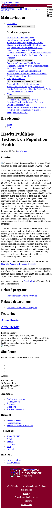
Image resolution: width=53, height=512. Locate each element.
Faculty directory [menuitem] (32, 55)
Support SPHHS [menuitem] (22, 105)
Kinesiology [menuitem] (23, 45)
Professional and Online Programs (22, 296)
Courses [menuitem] (43, 55)
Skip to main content (10, 2)
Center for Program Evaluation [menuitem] (28, 66)
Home (9, 124)
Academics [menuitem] (12, 23)
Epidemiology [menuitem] (21, 42)
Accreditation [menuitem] (13, 99)
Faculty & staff (13, 462)
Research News (14, 420)
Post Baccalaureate (15, 409)
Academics (22, 151)
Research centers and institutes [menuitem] (24, 73)
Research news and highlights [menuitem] (20, 71)
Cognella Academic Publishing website (18, 264)
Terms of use (26, 504)
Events (10, 441)
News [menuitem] (17, 102)
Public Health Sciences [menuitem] (25, 47)
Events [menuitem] (23, 102)
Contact (10, 449)
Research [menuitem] (11, 58)
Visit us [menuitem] (22, 110)
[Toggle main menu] (2, 12)
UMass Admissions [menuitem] (34, 52)
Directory (11, 444)
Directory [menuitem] (30, 102)
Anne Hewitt (10, 320)
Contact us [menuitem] (31, 110)
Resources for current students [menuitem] (20, 107)
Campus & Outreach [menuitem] (16, 78)
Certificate (11, 407)
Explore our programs (16, 399)
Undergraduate (13, 401)
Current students (14, 460)
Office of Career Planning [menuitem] (25, 89)
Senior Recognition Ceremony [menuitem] (24, 111)
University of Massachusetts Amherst (29, 486)
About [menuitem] (9, 94)
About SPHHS (13, 436)
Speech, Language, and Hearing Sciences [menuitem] (25, 48)
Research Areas (14, 423)
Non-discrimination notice (26, 497)
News (9, 127)
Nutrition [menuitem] (33, 45)
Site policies (26, 490)
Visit (9, 446)
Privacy (26, 493)
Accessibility (26, 501)
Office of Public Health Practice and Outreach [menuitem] (29, 90)
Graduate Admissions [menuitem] (16, 52)
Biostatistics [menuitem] (12, 37)
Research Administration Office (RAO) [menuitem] (27, 74)
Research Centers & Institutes (20, 425)
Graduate (11, 404)
